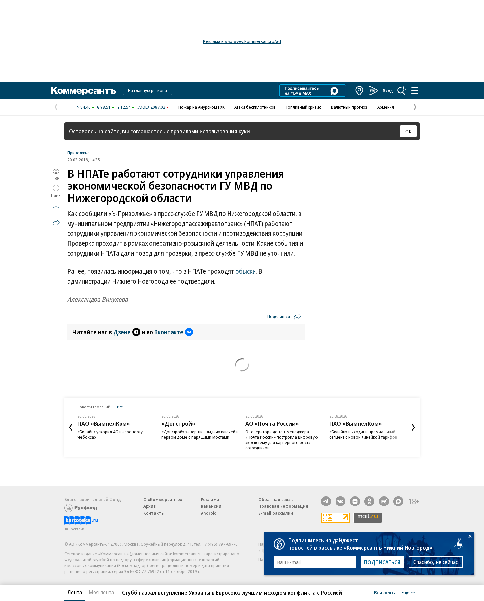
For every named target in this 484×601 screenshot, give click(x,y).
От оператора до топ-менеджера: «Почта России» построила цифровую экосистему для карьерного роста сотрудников (281, 440)
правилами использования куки (210, 131)
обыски (245, 271)
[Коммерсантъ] (83, 90)
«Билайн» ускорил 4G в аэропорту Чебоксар (110, 434)
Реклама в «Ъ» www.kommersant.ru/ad (242, 41)
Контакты (154, 513)
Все (120, 406)
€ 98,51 (104, 107)
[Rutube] (384, 501)
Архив (149, 506)
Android (209, 513)
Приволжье (78, 153)
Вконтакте (168, 332)
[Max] (398, 501)
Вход (388, 91)
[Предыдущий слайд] (70, 427)
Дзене (122, 332)
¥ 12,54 (124, 107)
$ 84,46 (84, 107)
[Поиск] (402, 91)
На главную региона (147, 90)
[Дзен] (355, 501)
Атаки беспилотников (255, 107)
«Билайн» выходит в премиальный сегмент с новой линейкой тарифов (363, 434)
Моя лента (101, 592)
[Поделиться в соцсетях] (56, 223)
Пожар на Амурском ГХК (201, 107)
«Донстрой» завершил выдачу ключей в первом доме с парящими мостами (200, 434)
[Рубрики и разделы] (415, 91)
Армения (385, 107)
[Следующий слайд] (413, 427)
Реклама (210, 499)
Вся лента (385, 592)
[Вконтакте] (340, 501)
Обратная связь (275, 499)
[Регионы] (359, 91)
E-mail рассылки (275, 513)
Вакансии (211, 506)
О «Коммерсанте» (163, 499)
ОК (408, 131)
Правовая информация (283, 506)
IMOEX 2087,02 (151, 107)
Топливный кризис (303, 107)
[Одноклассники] (369, 501)
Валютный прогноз (349, 107)
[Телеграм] (326, 501)
